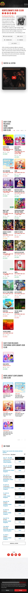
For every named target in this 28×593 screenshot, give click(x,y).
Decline (7, 590)
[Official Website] (15, 13)
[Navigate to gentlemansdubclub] (3, 13)
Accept (20, 590)
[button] (14, 77)
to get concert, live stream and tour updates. (13, 452)
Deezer (14, 43)
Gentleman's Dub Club (7, 16)
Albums (17, 130)
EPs (25, 130)
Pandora (21, 40)
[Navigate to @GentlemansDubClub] (10, 13)
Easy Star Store (8, 36)
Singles (22, 130)
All (14, 130)
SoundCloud (9, 40)
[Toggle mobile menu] (26, 4)
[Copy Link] (19, 554)
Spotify (21, 36)
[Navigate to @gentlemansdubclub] (13, 13)
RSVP (20, 461)
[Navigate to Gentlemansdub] (8, 13)
